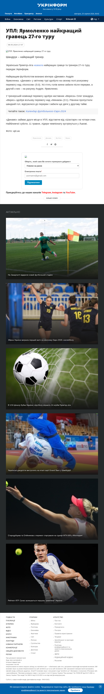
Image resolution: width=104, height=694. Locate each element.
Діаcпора (34, 650)
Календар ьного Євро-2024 (46, 111)
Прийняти (75, 690)
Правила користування (63, 634)
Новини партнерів (14, 644)
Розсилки (58, 661)
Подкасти (10, 617)
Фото (8, 627)
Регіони (37, 19)
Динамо (48, 138)
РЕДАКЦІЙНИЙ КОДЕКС (64, 657)
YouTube (70, 192)
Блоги (9, 634)
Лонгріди (10, 641)
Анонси (39, 13)
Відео (8, 631)
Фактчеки (34, 634)
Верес (68, 138)
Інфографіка (11, 637)
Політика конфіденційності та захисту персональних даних (63, 648)
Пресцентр (29, 13)
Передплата (59, 627)
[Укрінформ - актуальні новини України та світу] (52, 4)
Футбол (58, 138)
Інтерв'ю (10, 624)
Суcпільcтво (35, 643)
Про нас (58, 621)
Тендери (58, 637)
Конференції (11, 648)
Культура (48, 19)
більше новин (52, 198)
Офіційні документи (15, 651)
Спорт (59, 19)
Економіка (18, 19)
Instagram (57, 192)
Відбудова (35, 624)
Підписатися (33, 182)
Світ (28, 19)
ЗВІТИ (57, 654)
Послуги (8, 13)
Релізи (9, 654)
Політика (34, 627)
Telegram (46, 192)
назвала (39, 65)
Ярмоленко (37, 138)
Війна (7, 19)
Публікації (10, 621)
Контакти (58, 624)
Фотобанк (18, 13)
